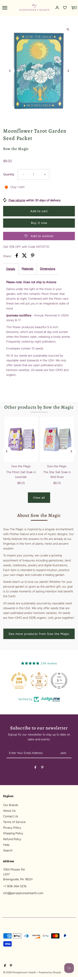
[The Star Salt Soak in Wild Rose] (57, 439)
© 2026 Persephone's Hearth (20, 972)
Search (7, 850)
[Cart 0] (73, 6)
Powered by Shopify (50, 972)
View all (39, 497)
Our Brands (10, 805)
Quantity (9, 174)
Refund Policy (12, 839)
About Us (9, 811)
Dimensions (47, 269)
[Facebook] (35, 768)
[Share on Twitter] (24, 256)
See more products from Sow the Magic (39, 634)
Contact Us (10, 816)
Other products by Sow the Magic (38, 407)
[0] (73, 6)
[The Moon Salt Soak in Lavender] (21, 439)
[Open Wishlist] (65, 7)
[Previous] (10, 71)
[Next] (68, 71)
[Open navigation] (9, 7)
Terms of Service (14, 822)
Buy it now (39, 223)
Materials (27, 269)
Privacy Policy (12, 827)
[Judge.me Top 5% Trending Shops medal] (59, 680)
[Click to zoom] (68, 29)
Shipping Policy (13, 833)
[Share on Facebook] (17, 256)
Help (6, 845)
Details (10, 269)
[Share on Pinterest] (32, 256)
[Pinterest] (42, 768)
